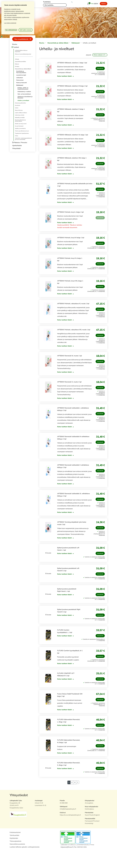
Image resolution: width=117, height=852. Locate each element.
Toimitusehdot (14, 835)
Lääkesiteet (19, 77)
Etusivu (14, 44)
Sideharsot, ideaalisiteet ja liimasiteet (25, 97)
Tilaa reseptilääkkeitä (21, 39)
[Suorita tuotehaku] (72, 2)
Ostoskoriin (100, 68)
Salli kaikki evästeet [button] (25, 30)
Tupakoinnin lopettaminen (22, 133)
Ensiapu (17, 66)
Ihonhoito (17, 105)
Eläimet (17, 64)
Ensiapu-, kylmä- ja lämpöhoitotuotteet (23, 88)
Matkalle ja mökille (20, 117)
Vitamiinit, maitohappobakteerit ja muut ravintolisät (23, 138)
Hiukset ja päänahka (20, 103)
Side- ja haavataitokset (24, 94)
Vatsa (16, 135)
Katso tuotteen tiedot (64, 76)
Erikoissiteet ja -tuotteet (24, 91)
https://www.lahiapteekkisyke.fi (70, 815)
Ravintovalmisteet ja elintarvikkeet (20, 120)
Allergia (17, 59)
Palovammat (19, 80)
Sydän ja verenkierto (20, 128)
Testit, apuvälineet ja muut (22, 131)
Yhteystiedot (16, 148)
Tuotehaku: (47, 2)
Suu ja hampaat (19, 126)
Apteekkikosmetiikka (20, 61)
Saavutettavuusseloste (17, 844)
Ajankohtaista (17, 145)
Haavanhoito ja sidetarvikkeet (23, 68)
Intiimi (16, 108)
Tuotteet (16, 47)
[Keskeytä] (2, 36)
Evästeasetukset (15, 832)
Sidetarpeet (19, 85)
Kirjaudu (103, 3)
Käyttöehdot (14, 838)
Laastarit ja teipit (21, 75)
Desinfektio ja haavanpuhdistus (21, 71)
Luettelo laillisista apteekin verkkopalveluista (24, 847)
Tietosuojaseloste (15, 841)
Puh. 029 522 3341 (80, 847)
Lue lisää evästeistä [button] (10, 23)
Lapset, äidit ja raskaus (21, 112)
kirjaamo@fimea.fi (67, 847)
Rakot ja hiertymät (21, 82)
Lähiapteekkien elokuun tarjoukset (21, 51)
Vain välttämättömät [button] (11, 30)
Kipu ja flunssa (19, 110)
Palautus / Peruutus (20, 142)
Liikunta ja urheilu (19, 115)
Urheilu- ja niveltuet (23, 100)
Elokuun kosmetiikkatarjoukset (23, 54)
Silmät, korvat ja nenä (20, 123)
